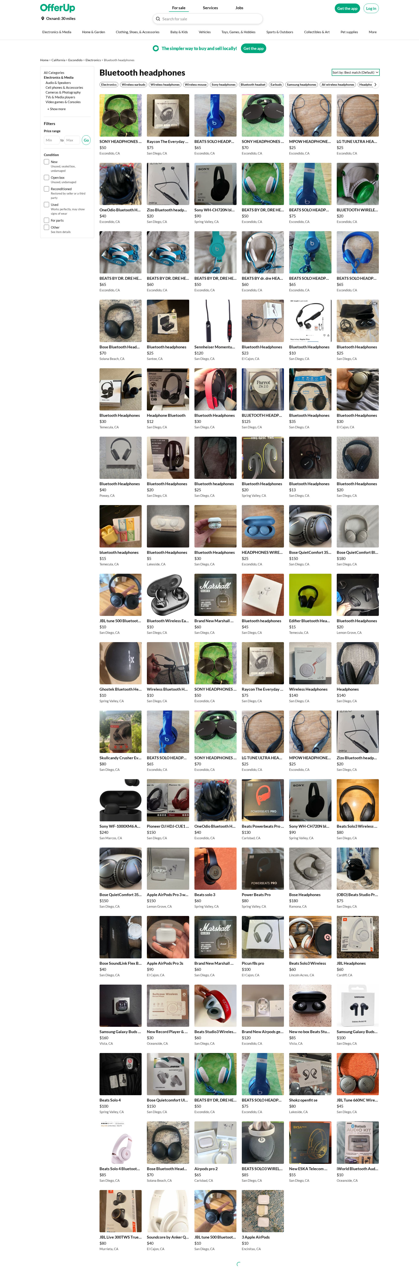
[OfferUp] (57, 8)
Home (44, 60)
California (58, 60)
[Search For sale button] (158, 18)
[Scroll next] (375, 84)
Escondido (75, 60)
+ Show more (56, 109)
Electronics (93, 60)
